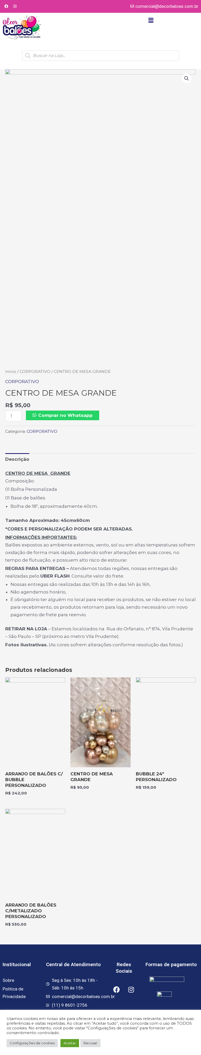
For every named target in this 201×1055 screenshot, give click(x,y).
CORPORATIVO (35, 371)
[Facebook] (6, 6)
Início (10, 371)
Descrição (17, 459)
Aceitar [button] (70, 1043)
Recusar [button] (90, 1043)
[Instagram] (15, 6)
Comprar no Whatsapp (65, 415)
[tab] (17, 459)
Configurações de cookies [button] (32, 1043)
